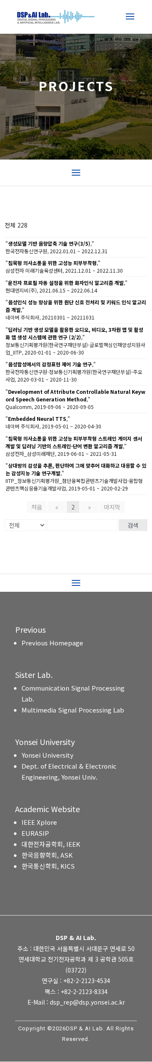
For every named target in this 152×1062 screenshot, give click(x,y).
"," (49, 243)
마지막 (112, 507)
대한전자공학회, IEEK (51, 844)
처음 (36, 507)
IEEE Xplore (39, 822)
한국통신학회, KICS (48, 866)
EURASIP (35, 833)
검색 (133, 525)
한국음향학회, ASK (47, 855)
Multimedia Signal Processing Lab (73, 709)
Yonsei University (47, 754)
